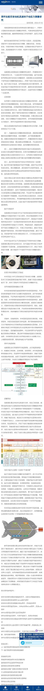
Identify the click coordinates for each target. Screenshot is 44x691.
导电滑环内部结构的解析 (15, 650)
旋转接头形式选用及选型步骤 (11, 675)
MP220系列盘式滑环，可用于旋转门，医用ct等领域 (19, 616)
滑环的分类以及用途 (8, 681)
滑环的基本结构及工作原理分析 (12, 685)
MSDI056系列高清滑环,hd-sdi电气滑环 (14, 600)
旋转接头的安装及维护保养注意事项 (13, 678)
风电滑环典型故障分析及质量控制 (18, 647)
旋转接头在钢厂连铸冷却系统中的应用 (14, 669)
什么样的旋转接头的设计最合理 (12, 672)
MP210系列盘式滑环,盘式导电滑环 (13, 612)
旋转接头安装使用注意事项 (10, 666)
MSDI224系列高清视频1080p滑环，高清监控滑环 (18, 603)
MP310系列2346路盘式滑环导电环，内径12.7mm (18, 638)
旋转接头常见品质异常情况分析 (12, 663)
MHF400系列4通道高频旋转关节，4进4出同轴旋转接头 (20, 597)
